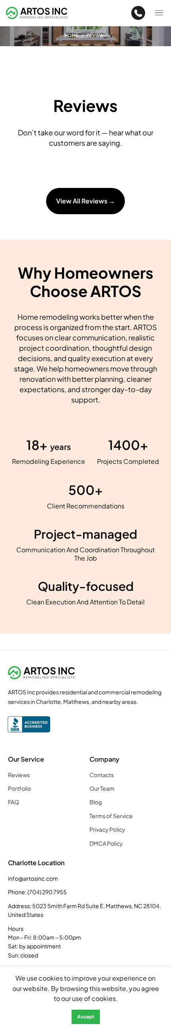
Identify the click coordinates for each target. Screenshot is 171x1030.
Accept (85, 1017)
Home (71, 35)
